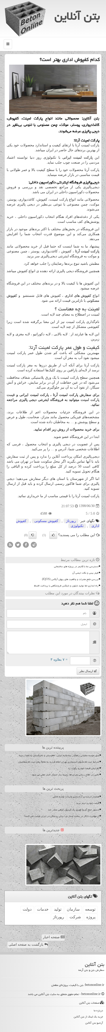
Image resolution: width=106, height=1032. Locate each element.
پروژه (90, 917)
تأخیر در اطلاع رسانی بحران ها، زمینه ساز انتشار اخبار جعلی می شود (65, 774)
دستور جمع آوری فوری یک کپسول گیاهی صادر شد (73, 809)
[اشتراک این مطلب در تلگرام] (33, 544)
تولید (57, 909)
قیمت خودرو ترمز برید (87, 803)
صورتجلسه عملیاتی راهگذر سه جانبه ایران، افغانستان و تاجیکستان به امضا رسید (59, 755)
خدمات (43, 909)
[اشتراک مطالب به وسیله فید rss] (10, 544)
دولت (27, 909)
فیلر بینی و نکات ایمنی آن (85, 572)
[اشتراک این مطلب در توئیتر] (18, 544)
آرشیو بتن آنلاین (94, 1022)
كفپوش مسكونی (46, 521)
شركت (75, 917)
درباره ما (98, 1010)
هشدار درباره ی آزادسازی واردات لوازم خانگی (76, 796)
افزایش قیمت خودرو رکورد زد (83, 768)
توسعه (90, 909)
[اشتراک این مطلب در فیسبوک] (25, 544)
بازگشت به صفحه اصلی (26, 944)
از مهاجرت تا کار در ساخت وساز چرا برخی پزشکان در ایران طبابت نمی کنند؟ (61, 816)
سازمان (73, 909)
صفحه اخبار (52, 937)
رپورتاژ (71, 521)
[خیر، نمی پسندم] (32, 535)
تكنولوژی (77, 526)
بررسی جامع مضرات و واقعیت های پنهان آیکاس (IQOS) (70, 579)
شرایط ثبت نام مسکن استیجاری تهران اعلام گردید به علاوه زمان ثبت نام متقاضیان (58, 761)
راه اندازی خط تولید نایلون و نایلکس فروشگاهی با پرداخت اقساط (66, 585)
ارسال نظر (86, 671)
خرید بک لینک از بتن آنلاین (88, 1016)
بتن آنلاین (77, 16)
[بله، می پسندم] (53, 535)
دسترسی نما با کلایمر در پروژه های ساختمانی (76, 566)
